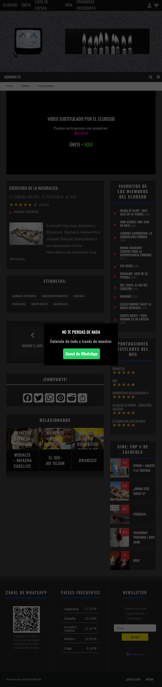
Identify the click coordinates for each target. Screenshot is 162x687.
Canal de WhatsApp (81, 354)
